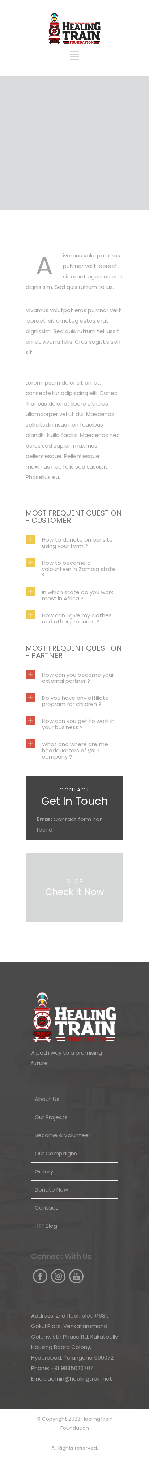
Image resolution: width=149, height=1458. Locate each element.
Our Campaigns (56, 1153)
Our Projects (51, 1117)
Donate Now (51, 1189)
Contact (46, 1207)
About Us (47, 1099)
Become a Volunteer (62, 1135)
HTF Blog (46, 1226)
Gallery (44, 1171)
